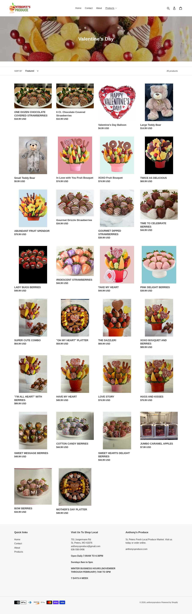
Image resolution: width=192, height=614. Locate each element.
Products (18, 551)
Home (17, 539)
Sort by (18, 71)
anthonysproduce (154, 602)
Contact (18, 543)
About (17, 547)
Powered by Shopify (169, 602)
